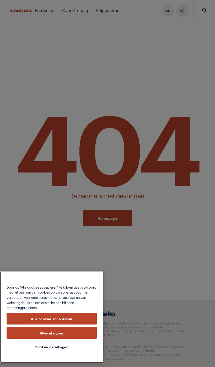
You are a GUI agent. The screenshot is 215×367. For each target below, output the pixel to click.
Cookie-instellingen (51, 346)
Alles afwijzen (51, 333)
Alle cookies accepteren (51, 318)
